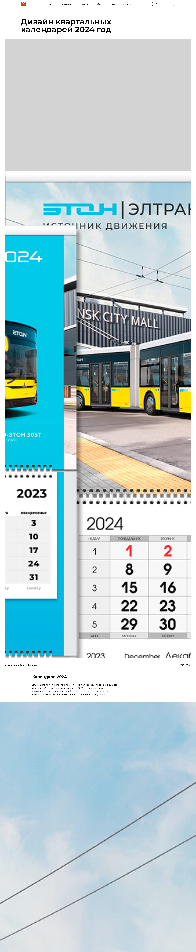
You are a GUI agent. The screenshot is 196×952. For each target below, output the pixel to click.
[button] (50, 4)
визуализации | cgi (14, 665)
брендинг (33, 665)
